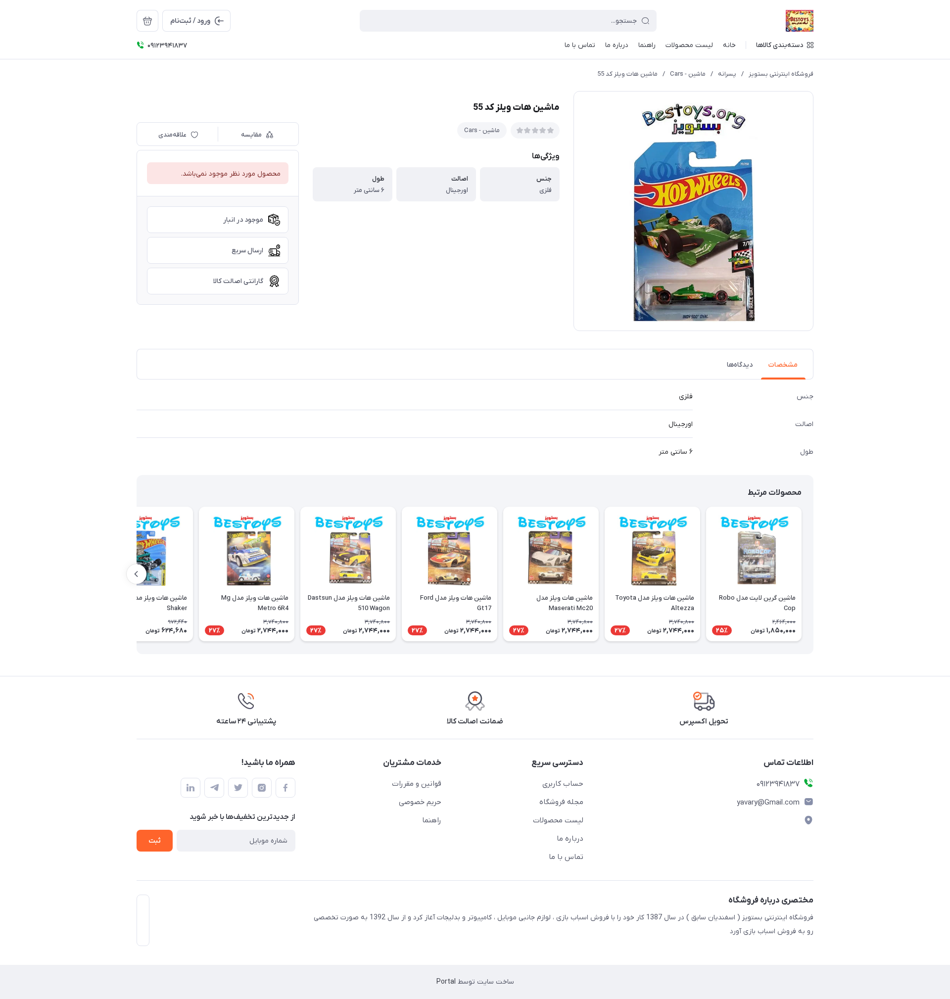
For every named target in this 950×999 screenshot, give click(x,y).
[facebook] (285, 788)
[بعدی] (136, 574)
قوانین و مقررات (416, 784)
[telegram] (214, 788)
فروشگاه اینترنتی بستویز (781, 74)
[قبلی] (813, 574)
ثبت (154, 841)
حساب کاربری (562, 784)
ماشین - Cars (688, 74)
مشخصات (783, 365)
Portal (446, 982)
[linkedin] (190, 788)
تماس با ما (566, 857)
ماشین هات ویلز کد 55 (627, 74)
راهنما (431, 820)
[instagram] (262, 788)
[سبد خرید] (147, 21)
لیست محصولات (558, 820)
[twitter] (238, 788)
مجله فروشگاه (561, 802)
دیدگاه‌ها (740, 365)
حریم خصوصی (420, 802)
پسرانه (727, 74)
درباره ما (570, 839)
